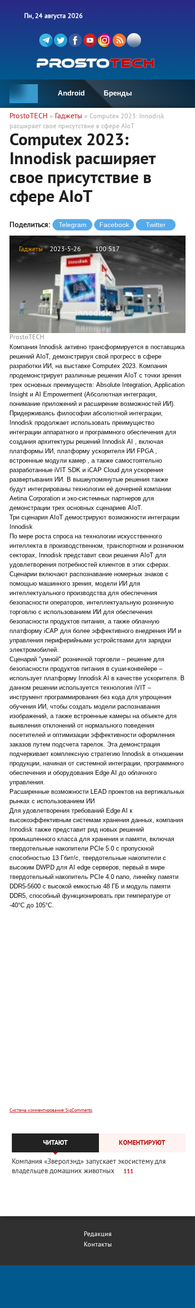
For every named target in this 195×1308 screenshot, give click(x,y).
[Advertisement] (97, 1014)
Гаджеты (31, 250)
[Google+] (105, 40)
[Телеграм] (46, 40)
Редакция (98, 1234)
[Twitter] (60, 40)
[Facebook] (75, 40)
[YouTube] (90, 40)
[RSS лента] (119, 40)
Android (71, 93)
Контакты (98, 1245)
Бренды (118, 93)
